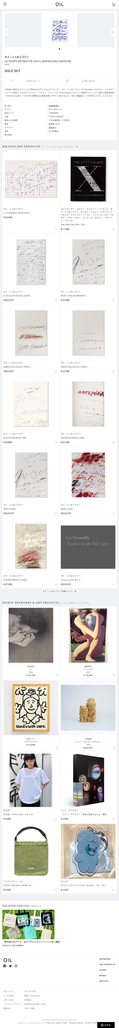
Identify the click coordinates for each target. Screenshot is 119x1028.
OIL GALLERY (30, 991)
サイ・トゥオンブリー (17, 57)
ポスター (52, 128)
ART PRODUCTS (107, 964)
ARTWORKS (105, 959)
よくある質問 (8, 996)
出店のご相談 (29, 1008)
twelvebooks (54, 106)
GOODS (103, 970)
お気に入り (33, 81)
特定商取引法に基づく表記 (34, 1004)
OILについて (8, 991)
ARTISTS (103, 981)
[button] (113, 32)
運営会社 (6, 1008)
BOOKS (102, 975)
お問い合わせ (8, 1000)
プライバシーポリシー (12, 1004)
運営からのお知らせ (32, 996)
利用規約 (27, 1000)
